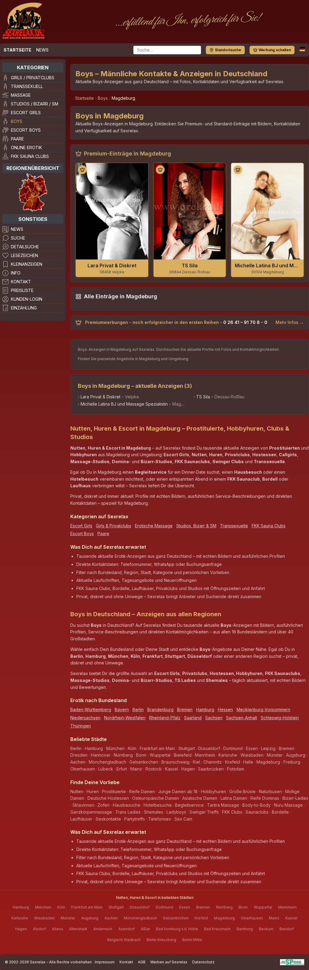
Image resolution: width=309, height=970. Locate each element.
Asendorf (126, 929)
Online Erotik (26, 147)
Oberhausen (252, 918)
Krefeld (201, 918)
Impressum (105, 962)
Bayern (122, 709)
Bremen (185, 709)
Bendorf (286, 929)
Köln (61, 907)
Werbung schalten (275, 50)
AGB (141, 962)
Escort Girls (26, 112)
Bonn (243, 907)
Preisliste (22, 290)
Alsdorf (39, 929)
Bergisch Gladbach (124, 939)
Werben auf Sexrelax (168, 962)
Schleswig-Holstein (280, 717)
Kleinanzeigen (26, 264)
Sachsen (213, 717)
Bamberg (245, 929)
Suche (18, 237)
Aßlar (145, 929)
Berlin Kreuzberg (161, 939)
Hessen (225, 709)
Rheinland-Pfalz (164, 717)
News (42, 49)
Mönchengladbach (140, 918)
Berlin (138, 709)
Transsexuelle (234, 525)
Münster (68, 918)
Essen (184, 907)
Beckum (266, 929)
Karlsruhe (19, 918)
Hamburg (205, 709)
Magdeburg (224, 918)
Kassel (291, 918)
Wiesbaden (44, 918)
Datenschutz (203, 962)
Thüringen (80, 725)
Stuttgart (116, 907)
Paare (17, 138)
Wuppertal (263, 907)
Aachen (111, 918)
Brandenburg (160, 709)
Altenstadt (78, 929)
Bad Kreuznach (217, 929)
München (43, 907)
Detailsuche (25, 246)
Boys (16, 121)
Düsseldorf (140, 907)
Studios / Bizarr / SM (34, 103)
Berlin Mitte (192, 939)
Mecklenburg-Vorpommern (263, 709)
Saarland (193, 717)
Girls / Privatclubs (32, 77)
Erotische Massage (154, 525)
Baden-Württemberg (90, 709)
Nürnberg (224, 907)
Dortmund (164, 907)
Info (16, 272)
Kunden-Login (26, 299)
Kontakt (21, 281)
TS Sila (203, 396)
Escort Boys (26, 130)
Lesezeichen (24, 255)
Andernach (102, 929)
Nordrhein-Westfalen (124, 717)
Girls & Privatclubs (113, 525)
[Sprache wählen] (302, 49)
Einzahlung (24, 307)
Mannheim (287, 907)
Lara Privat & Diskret (100, 396)
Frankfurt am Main (87, 907)
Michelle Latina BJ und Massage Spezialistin (124, 404)
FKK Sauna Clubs (30, 156)
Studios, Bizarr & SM (196, 525)
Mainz (274, 918)
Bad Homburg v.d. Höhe (177, 929)
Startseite (17, 49)
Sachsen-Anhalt (241, 717)
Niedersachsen (85, 717)
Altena (57, 929)
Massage (21, 95)
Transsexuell (27, 86)
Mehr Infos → (290, 322)
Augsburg (89, 918)
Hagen (21, 929)
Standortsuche (228, 50)
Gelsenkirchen (176, 918)
